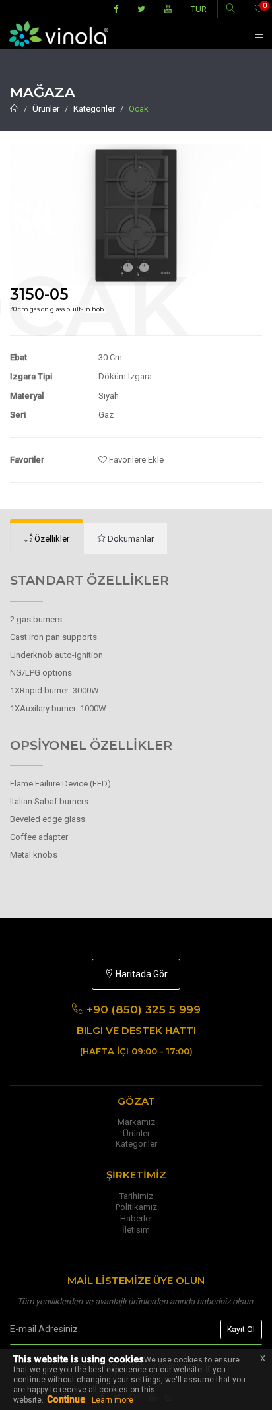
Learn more (112, 1400)
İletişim (136, 1229)
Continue (66, 1399)
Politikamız (136, 1207)
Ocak (139, 108)
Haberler (136, 1218)
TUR (199, 9)
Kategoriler (94, 108)
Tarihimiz (136, 1196)
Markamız (136, 1122)
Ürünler (45, 108)
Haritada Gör (141, 974)
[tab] (46, 539)
